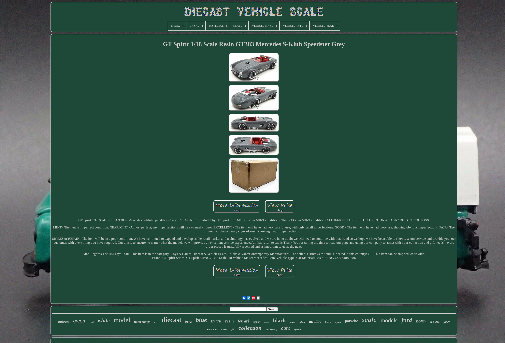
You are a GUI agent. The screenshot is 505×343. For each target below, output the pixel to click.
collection (250, 328)
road (91, 321)
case (224, 329)
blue (201, 319)
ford (406, 320)
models (389, 320)
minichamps (142, 321)
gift (233, 329)
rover (292, 322)
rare (156, 322)
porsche (351, 321)
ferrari (243, 321)
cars (285, 328)
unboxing (271, 329)
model (122, 319)
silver (302, 321)
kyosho (297, 329)
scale (369, 319)
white (104, 320)
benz (188, 321)
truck (216, 320)
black (279, 320)
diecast (171, 319)
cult (328, 321)
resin (229, 321)
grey (446, 321)
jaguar (256, 321)
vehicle (266, 322)
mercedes (212, 329)
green (79, 320)
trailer (435, 321)
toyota (338, 322)
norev (421, 321)
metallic (315, 321)
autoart (63, 321)
